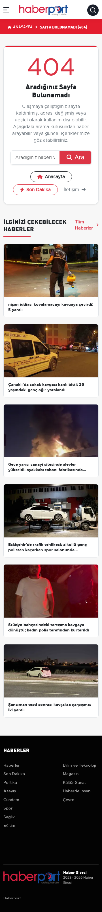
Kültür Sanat (74, 782)
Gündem (11, 799)
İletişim (72, 190)
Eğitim (9, 825)
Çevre (68, 799)
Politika (10, 782)
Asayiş (9, 790)
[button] (6, 11)
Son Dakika (38, 190)
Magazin (70, 773)
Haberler (11, 765)
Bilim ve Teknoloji (79, 765)
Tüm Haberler (84, 225)
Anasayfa (22, 26)
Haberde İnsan (76, 790)
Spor (8, 808)
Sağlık (9, 816)
